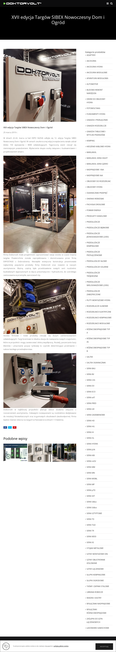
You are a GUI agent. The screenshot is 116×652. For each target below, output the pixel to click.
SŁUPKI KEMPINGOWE (96, 574)
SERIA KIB (91, 455)
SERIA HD (91, 420)
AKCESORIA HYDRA (95, 66)
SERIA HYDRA (92, 444)
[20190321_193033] (39, 156)
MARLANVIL (91, 152)
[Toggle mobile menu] (108, 3)
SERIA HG (91, 426)
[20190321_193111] (39, 354)
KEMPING (91, 140)
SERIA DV (90, 386)
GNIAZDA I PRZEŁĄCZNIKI (97, 120)
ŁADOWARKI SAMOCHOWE (98, 628)
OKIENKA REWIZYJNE (95, 198)
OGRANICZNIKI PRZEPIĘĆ (97, 193)
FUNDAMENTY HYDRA (96, 114)
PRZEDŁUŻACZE (93, 222)
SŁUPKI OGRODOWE (95, 580)
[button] (104, 646)
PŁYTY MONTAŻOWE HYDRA (98, 300)
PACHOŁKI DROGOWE (96, 204)
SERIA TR (90, 530)
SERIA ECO (91, 391)
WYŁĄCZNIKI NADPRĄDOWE (98, 603)
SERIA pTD (91, 490)
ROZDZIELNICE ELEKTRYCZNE (99, 312)
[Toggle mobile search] (111, 3)
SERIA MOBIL (92, 478)
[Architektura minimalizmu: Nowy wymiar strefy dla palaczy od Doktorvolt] (64, 453)
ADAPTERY (91, 55)
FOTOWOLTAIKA (93, 108)
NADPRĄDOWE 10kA (95, 169)
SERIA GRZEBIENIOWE (96, 415)
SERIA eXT (91, 397)
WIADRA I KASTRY (94, 598)
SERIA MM (91, 467)
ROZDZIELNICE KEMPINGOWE (99, 317)
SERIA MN (91, 473)
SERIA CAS (91, 380)
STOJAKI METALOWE (95, 548)
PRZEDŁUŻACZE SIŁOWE (97, 261)
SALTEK (90, 357)
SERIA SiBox (92, 502)
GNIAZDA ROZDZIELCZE (96, 125)
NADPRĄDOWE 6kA (95, 175)
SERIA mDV (91, 461)
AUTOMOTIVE (92, 84)
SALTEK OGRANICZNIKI (96, 362)
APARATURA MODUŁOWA (97, 78)
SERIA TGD (91, 525)
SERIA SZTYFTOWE (94, 513)
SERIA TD (90, 519)
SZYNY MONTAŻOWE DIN (97, 554)
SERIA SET (91, 496)
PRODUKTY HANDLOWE (97, 216)
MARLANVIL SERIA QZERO (97, 164)
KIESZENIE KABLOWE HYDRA (98, 146)
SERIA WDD (91, 536)
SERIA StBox (92, 507)
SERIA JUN (91, 449)
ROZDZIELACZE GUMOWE (97, 306)
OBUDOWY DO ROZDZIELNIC (99, 181)
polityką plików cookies (61, 646)
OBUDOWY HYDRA (94, 187)
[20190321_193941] (39, 280)
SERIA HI (90, 432)
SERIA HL (90, 438)
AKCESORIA (91, 61)
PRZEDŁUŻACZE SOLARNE (97, 267)
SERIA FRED (91, 403)
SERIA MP (91, 484)
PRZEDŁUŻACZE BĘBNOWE (98, 227)
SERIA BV (90, 374)
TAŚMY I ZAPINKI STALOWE (98, 586)
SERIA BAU (91, 368)
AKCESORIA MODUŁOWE (97, 72)
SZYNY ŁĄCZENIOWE (95, 569)
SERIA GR (90, 409)
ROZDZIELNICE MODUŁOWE (98, 323)
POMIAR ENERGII (94, 210)
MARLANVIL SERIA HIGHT (97, 158)
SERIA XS (90, 542)
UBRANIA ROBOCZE (95, 592)
